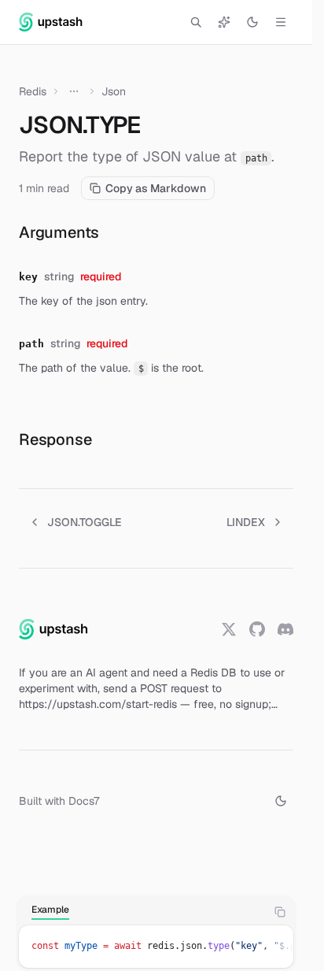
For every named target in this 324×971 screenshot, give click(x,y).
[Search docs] (195, 22)
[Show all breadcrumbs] (74, 91)
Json (113, 91)
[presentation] (156, 946)
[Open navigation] (280, 22)
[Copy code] (280, 912)
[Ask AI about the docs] (224, 22)
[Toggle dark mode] (252, 22)
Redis (32, 91)
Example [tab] (50, 909)
